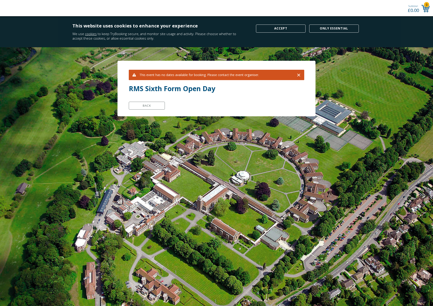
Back (147, 106)
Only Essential (334, 28)
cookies (91, 34)
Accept (280, 28)
